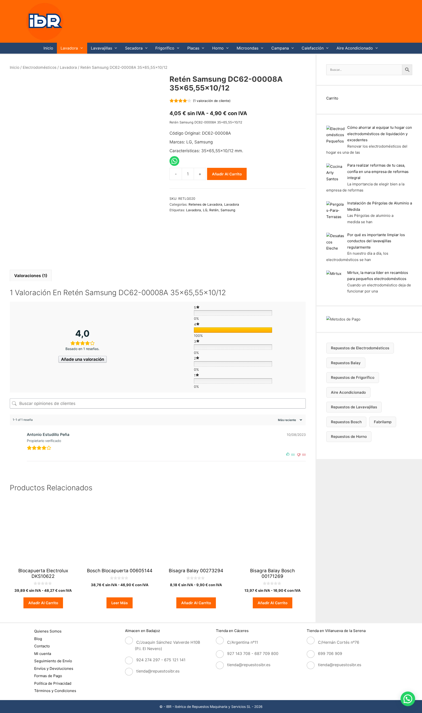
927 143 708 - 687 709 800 (252, 653)
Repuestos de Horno (349, 436)
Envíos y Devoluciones (53, 668)
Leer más (119, 603)
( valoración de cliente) (212, 101)
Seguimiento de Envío (53, 661)
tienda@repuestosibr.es (157, 671)
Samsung (228, 210)
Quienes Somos (48, 631)
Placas (193, 48)
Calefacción (313, 48)
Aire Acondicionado (355, 48)
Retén (214, 210)
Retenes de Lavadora (205, 204)
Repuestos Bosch (346, 422)
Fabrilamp (382, 422)
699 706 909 (330, 653)
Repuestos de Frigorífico (352, 377)
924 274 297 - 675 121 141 (160, 659)
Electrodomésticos (39, 67)
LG (205, 210)
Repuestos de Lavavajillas (354, 407)
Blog (38, 638)
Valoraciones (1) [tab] (30, 275)
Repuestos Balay (346, 363)
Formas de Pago (48, 675)
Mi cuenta (42, 653)
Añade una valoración (82, 359)
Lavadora (69, 48)
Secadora (134, 48)
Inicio (48, 48)
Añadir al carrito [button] (43, 603)
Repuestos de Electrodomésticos (360, 348)
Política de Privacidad (52, 683)
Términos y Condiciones (55, 690)
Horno (218, 48)
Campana (280, 48)
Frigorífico (164, 48)
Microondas (247, 48)
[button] (408, 699)
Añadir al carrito (227, 174)
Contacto (42, 646)
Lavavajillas (101, 48)
